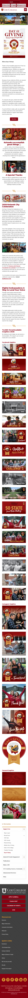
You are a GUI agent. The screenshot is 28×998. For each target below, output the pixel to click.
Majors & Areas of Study (7, 954)
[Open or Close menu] (24, 829)
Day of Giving (20, 14)
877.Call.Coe (8, 988)
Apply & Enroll (14, 897)
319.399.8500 (18, 988)
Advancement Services (9, 873)
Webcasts (4, 930)
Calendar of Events (13, 905)
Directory (4, 920)
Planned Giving (7, 842)
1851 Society (7, 840)
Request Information (6, 968)
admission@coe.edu (14, 990)
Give (13, 910)
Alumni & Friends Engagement (11, 857)
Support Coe (15, 14)
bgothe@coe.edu (6, 278)
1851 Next (6, 838)
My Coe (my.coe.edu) (7, 961)
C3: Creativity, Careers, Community (12, 869)
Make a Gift (6, 865)
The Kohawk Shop (6, 947)
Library (3, 958)
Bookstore (4, 944)
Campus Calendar (6, 951)
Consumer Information (7, 927)
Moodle (3, 965)
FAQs (4, 877)
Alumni (10, 14)
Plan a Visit (6, 5)
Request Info (22, 5)
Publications (6, 861)
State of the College (8, 847)
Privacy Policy (5, 934)
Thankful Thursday (8, 850)
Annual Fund (7, 835)
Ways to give (7, 833)
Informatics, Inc (14, 993)
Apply (14, 5)
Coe (7, 14)
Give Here (14, 119)
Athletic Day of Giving (9, 845)
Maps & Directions (6, 923)
